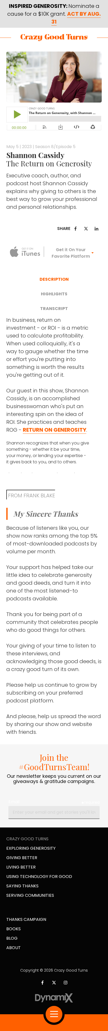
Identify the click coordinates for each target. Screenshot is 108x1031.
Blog (12, 938)
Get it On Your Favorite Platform (71, 253)
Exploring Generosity (31, 848)
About (13, 948)
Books (13, 929)
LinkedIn (96, 228)
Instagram (65, 982)
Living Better (21, 867)
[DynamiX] (54, 998)
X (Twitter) (54, 982)
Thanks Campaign (26, 919)
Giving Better (21, 858)
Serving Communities (30, 895)
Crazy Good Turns (54, 37)
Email (13, 802)
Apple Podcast (25, 251)
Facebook (75, 228)
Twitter (86, 228)
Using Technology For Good (39, 877)
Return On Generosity (54, 429)
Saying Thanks (22, 886)
